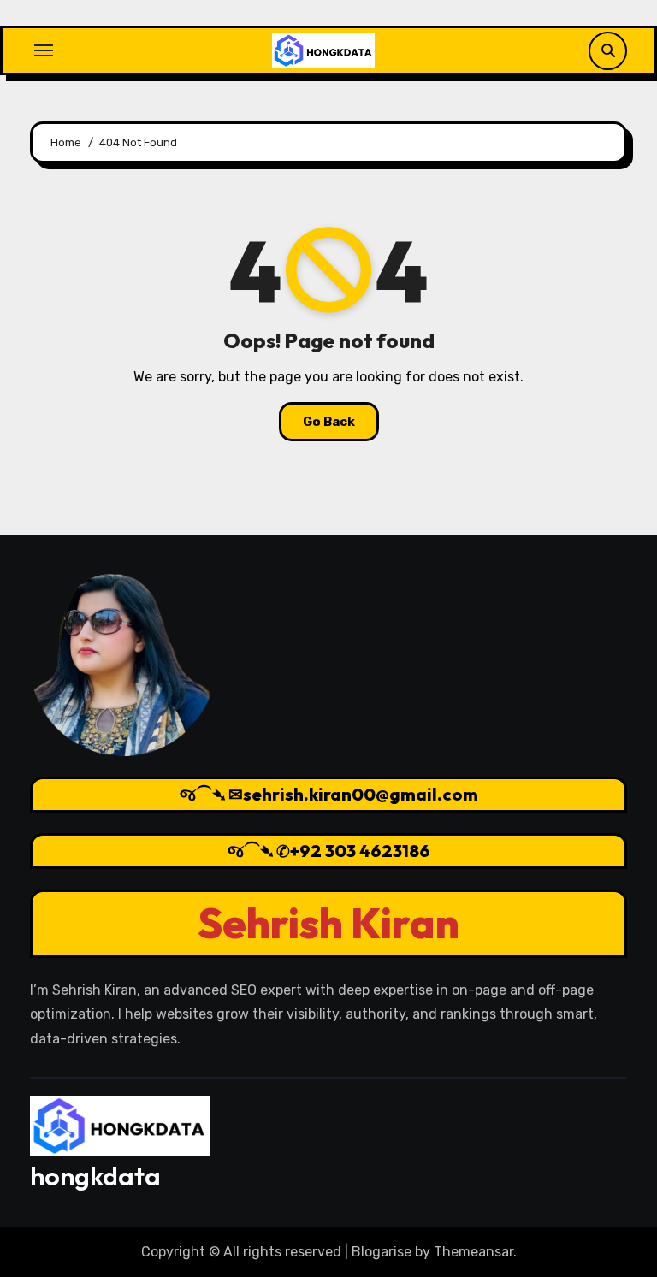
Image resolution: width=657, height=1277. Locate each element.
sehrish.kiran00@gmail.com (360, 794)
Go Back (329, 421)
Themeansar (473, 1252)
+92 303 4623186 (360, 850)
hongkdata (95, 1176)
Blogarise (381, 1252)
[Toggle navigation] (43, 50)
